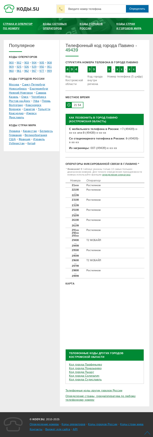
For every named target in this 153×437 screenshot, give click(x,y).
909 (11, 66)
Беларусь (46, 131)
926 (26, 66)
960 (11, 70)
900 (11, 62)
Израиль (39, 139)
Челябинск (38, 96)
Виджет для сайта (57, 429)
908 (49, 62)
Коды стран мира (131, 424)
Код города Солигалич (84, 375)
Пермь (46, 100)
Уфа (36, 100)
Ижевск (31, 113)
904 (34, 62)
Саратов (29, 109)
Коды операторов (73, 424)
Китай (31, 143)
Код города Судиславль (85, 379)
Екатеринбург (39, 88)
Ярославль (16, 117)
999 (49, 70)
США (12, 139)
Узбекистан (16, 143)
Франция (24, 139)
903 (26, 62)
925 (19, 66)
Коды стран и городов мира (128, 26)
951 (49, 66)
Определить (137, 8)
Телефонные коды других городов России (93, 390)
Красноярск (33, 105)
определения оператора (116, 174)
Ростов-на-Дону (19, 100)
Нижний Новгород (21, 92)
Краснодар (16, 113)
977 (41, 70)
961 (19, 70)
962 (26, 70)
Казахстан (30, 131)
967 (34, 70)
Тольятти (44, 109)
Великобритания (36, 135)
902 (19, 62)
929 (34, 66)
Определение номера (44, 424)
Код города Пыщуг (81, 372)
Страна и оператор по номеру (17, 26)
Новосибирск (18, 88)
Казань (13, 96)
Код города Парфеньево (85, 364)
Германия (15, 135)
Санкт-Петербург (33, 84)
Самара (41, 92)
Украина (14, 131)
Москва (14, 84)
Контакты (36, 429)
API (75, 429)
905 (41, 62)
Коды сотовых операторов (55, 26)
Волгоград (16, 105)
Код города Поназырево (85, 368)
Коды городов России (91, 26)
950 (41, 66)
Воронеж (15, 109)
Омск (25, 96)
